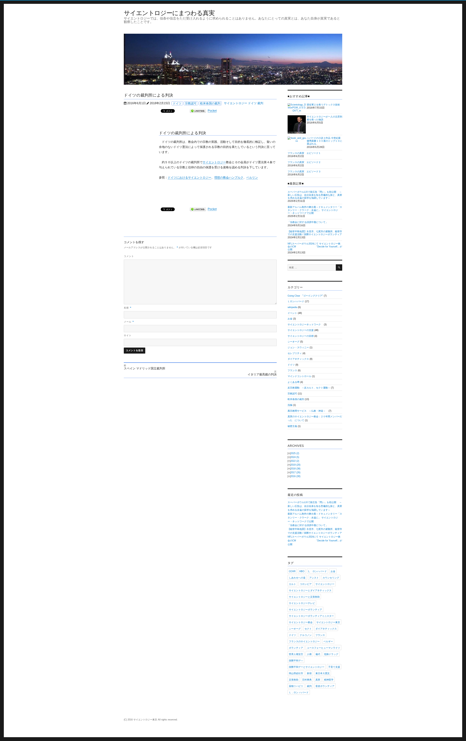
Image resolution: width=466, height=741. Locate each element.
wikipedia (292, 307)
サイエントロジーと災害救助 (304, 596)
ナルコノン (306, 635)
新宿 (309, 673)
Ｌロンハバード (296, 301)
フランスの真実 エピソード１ (304, 153)
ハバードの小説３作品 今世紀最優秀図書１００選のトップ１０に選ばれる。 (324, 141)
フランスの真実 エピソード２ (304, 162)
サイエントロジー (235, 103)
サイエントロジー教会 (301, 622)
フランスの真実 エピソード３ (304, 171)
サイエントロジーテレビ (302, 603)
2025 (295, 453)
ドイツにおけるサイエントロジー (189, 177)
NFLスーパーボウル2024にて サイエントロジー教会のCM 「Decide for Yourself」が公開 (315, 246)
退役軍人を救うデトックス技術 (323, 104)
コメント (129, 256)
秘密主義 (292, 426)
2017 (295, 472)
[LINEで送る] (198, 111)
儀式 (317, 654)
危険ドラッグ (331, 654)
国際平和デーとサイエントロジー (306, 667)
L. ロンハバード (317, 571)
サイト (127, 335)
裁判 (260, 103)
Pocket (212, 110)
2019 (295, 464)
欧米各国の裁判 (210, 103)
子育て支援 (334, 667)
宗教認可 (191, 103)
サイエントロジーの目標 (301, 336)
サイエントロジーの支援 (301, 330)
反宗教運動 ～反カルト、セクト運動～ (309, 387)
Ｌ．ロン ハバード (299, 692)
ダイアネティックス (298, 359)
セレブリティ (295, 353)
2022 (295, 461)
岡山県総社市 (296, 673)
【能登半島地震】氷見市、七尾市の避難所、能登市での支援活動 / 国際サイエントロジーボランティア (315, 233)
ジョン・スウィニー (298, 347)
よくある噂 (293, 382)
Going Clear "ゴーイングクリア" (305, 295)
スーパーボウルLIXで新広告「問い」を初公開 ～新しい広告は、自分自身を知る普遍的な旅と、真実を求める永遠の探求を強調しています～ (315, 195)
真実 (317, 679)
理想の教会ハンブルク (228, 177)
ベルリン (252, 177)
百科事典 (307, 679)
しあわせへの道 (297, 577)
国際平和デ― (296, 660)
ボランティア (296, 647)
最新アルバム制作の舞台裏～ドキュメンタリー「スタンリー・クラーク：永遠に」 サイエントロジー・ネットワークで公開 (315, 210)
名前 (127, 307)
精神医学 (328, 679)
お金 (290, 318)
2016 (295, 476)
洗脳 (290, 405)
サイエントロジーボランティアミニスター (311, 616)
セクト (308, 628)
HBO (301, 571)
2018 (295, 468)
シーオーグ (293, 341)
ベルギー (328, 641)
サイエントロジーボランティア (305, 609)
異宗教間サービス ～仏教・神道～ (308, 410)
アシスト (314, 577)
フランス (292, 370)
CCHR (292, 571)
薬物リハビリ (296, 686)
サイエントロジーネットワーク (305, 324)
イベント (292, 313)
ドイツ (177, 103)
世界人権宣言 (296, 654)
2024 (295, 457)
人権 (309, 654)
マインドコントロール (299, 376)
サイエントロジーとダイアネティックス (310, 590)
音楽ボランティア (324, 686)
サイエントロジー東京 (328, 622)
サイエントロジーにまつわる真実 (169, 13)
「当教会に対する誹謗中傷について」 (308, 222)
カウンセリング (331, 577)
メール (129, 321)
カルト (292, 584)
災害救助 (293, 679)
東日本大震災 (322, 673)
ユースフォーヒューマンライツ (323, 647)
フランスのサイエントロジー (304, 641)
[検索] (339, 267)
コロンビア (306, 584)
